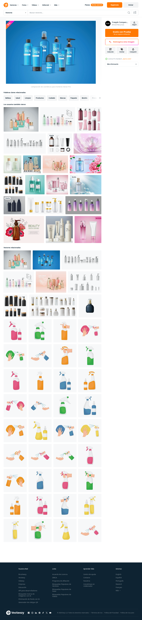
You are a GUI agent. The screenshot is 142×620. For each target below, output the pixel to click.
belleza (8, 98)
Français (119, 587)
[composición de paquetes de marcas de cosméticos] (55, 164)
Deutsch (119, 584)
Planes (87, 5)
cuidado (52, 98)
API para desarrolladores (28, 591)
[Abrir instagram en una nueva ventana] (32, 613)
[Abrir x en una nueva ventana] (47, 613)
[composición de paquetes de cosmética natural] (57, 119)
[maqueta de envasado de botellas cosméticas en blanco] (83, 205)
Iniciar (130, 5)
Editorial (45, 5)
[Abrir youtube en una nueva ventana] (50, 613)
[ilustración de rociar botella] (15, 330)
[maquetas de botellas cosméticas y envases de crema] (89, 119)
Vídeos (34, 5)
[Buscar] (129, 12)
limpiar (28, 98)
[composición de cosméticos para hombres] (46, 260)
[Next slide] (98, 98)
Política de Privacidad (111, 613)
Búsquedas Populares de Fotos (61, 590)
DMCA (54, 578)
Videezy (21, 581)
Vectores (13, 5)
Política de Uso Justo (127, 613)
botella (84, 98)
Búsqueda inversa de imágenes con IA (26, 595)
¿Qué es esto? (127, 59)
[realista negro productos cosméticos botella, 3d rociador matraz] (90, 305)
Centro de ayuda (89, 574)
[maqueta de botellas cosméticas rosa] (88, 229)
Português (119, 581)
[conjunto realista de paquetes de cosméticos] (84, 282)
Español (119, 578)
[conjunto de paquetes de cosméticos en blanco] (25, 143)
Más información (112, 64)
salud (18, 98)
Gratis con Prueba (122, 33)
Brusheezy (22, 574)
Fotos (24, 5)
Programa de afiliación (60, 581)
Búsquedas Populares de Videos (61, 595)
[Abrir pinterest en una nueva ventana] (39, 613)
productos (40, 98)
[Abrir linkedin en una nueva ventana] (36, 613)
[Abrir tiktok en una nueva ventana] (43, 613)
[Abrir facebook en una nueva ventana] (29, 613)
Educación (22, 587)
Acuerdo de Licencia (59, 574)
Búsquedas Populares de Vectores (61, 585)
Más (55, 5)
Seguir (134, 25)
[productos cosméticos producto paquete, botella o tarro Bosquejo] (53, 305)
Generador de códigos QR (28, 602)
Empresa (22, 584)
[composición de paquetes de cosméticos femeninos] (21, 119)
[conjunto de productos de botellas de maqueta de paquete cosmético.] (45, 205)
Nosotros (86, 581)
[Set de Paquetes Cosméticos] (57, 184)
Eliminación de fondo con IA (29, 599)
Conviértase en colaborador (89, 585)
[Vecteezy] (6, 5)
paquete (73, 98)
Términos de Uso (96, 613)
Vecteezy (22, 578)
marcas (63, 98)
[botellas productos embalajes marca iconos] (14, 205)
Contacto (86, 578)
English (118, 574)
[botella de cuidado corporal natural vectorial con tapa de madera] (12, 164)
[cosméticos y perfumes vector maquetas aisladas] (13, 184)
